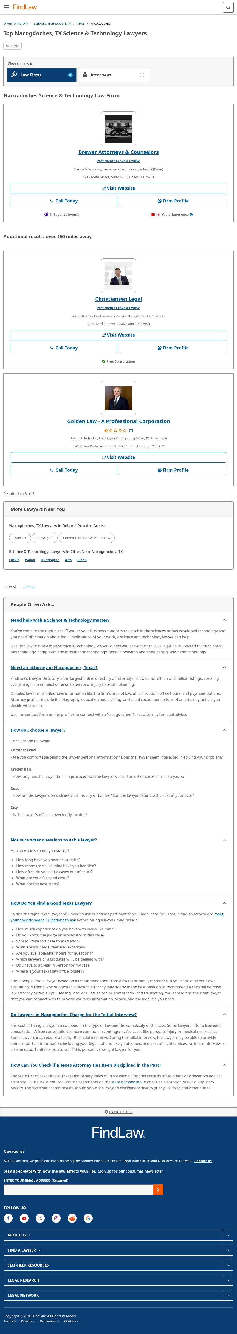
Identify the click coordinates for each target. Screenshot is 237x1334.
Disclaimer (48, 1321)
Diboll (82, 560)
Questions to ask (61, 920)
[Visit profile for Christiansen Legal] (118, 276)
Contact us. (203, 1161)
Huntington (50, 560)
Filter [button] (14, 46)
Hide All (29, 587)
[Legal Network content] (228, 1295)
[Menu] (6, 7)
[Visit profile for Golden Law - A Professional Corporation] (118, 398)
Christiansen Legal (118, 298)
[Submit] (158, 1189)
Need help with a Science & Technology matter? (60, 620)
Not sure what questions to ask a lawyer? (54, 840)
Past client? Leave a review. (118, 161)
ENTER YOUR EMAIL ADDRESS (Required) (36, 1180)
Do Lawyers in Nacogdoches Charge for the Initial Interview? (74, 1014)
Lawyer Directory (15, 23)
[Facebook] (8, 1218)
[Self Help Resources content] (228, 1265)
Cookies (70, 1321)
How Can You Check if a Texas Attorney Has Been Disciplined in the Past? (86, 1065)
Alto (68, 560)
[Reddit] (72, 1218)
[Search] (228, 7)
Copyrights (44, 538)
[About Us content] (228, 1235)
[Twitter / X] (40, 1218)
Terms (9, 1321)
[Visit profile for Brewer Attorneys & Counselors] (118, 129)
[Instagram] (56, 1218)
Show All (10, 587)
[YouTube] (24, 1218)
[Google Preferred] (88, 1218)
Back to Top (121, 1112)
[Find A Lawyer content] (228, 1250)
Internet (20, 538)
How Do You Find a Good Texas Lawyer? (51, 903)
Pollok (30, 560)
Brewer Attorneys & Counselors (118, 151)
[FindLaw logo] (26, 7)
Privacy (27, 1321)
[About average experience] (191, 214)
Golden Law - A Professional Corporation (118, 420)
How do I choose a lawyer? (38, 730)
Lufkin (14, 560)
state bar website (126, 1081)
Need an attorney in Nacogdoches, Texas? (54, 667)
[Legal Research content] (228, 1280)
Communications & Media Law (86, 538)
